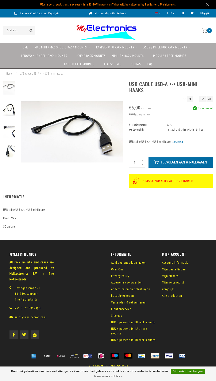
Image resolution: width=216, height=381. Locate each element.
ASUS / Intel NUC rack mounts (165, 47)
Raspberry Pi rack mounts (115, 47)
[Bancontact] (141, 356)
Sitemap (116, 316)
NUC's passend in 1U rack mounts (133, 322)
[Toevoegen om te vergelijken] (210, 99)
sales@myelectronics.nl (31, 317)
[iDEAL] (101, 356)
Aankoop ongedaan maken (129, 263)
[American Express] (33, 356)
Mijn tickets (170, 276)
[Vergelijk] (182, 13)
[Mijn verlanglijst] (192, 13)
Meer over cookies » (108, 376)
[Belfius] (60, 356)
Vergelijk (168, 289)
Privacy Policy (120, 276)
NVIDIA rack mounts (91, 56)
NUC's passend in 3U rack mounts (133, 340)
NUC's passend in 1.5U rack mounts (129, 331)
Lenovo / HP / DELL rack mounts (44, 56)
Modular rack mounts (169, 56)
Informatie (13, 196)
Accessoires (113, 64)
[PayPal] (155, 356)
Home (24, 47)
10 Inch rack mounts (79, 64)
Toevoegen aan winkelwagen (183, 162)
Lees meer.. (178, 142)
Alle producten (172, 296)
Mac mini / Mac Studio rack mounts (61, 47)
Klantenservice (121, 309)
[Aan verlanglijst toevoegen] (202, 99)
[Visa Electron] (182, 356)
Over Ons (117, 269)
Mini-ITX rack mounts (128, 56)
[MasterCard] (128, 356)
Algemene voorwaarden (127, 282)
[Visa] (168, 356)
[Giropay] (87, 356)
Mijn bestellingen (174, 269)
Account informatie (175, 263)
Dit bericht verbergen (188, 371)
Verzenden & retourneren (128, 302)
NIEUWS (136, 64)
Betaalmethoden (122, 296)
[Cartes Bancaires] (74, 356)
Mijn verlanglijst (173, 282)
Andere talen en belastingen (130, 289)
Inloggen (205, 13)
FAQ (149, 64)
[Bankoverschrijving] (47, 356)
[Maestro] (114, 356)
